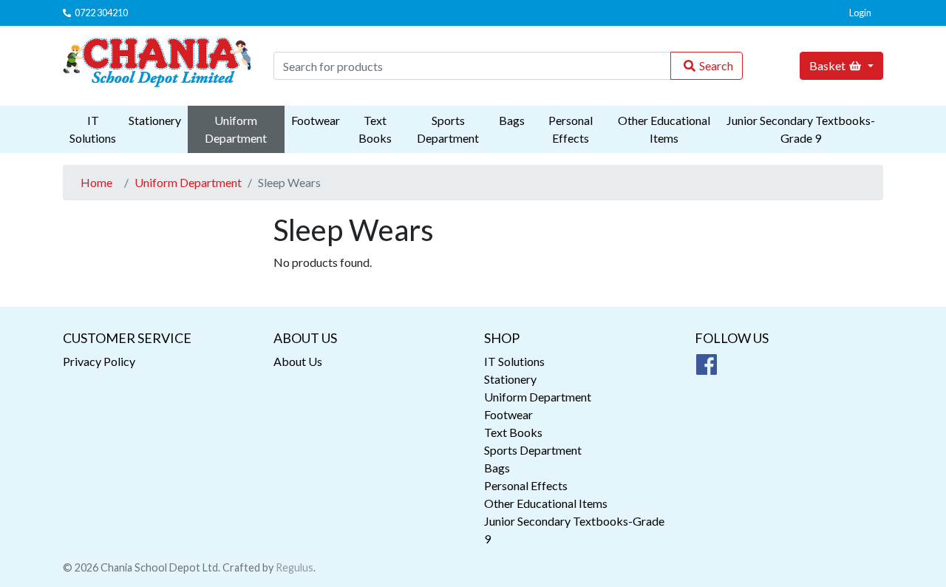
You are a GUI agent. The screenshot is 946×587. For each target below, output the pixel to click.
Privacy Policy (99, 361)
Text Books (375, 129)
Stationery (155, 120)
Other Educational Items (664, 129)
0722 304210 (101, 12)
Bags (512, 120)
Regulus (294, 567)
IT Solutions (92, 129)
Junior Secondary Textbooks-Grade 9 (800, 129)
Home (96, 182)
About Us (297, 361)
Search (716, 65)
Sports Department (448, 129)
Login (860, 12)
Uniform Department (236, 129)
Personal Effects (570, 129)
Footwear (315, 120)
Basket (827, 65)
